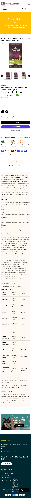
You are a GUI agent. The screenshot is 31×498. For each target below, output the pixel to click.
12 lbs (12, 105)
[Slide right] (28, 76)
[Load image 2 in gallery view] (15, 75)
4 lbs (4, 105)
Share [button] (12, 112)
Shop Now (6, 463)
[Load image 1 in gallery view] (7, 75)
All (15, 22)
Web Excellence (15, 491)
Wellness (3, 85)
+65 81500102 (6, 449)
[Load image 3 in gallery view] (23, 75)
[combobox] (10, 9)
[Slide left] (2, 76)
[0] (21, 9)
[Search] (18, 9)
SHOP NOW (19, 425)
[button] (29, 4)
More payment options (15, 130)
